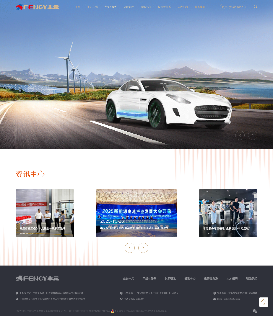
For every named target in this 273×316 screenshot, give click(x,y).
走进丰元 (92, 7)
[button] (240, 135)
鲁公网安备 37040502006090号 (129, 311)
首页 (77, 7)
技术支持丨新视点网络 (155, 311)
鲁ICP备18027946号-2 (99, 311)
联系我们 (200, 7)
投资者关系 (164, 7)
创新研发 (129, 7)
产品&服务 (110, 7)
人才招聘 (183, 7)
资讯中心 (146, 7)
